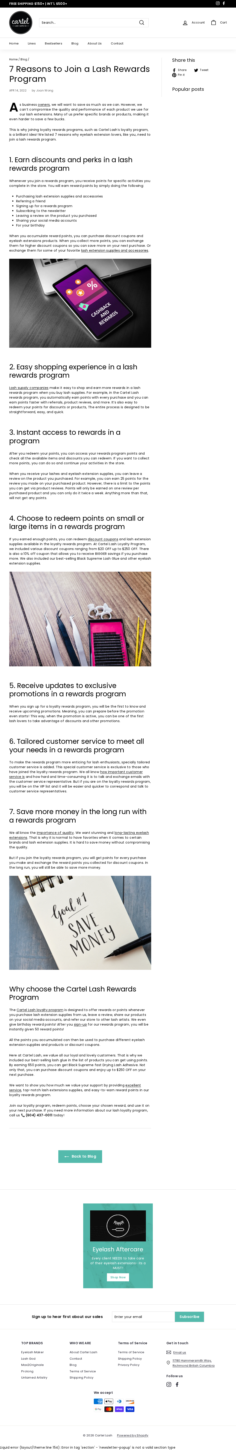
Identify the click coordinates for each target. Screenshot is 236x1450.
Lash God (28, 1358)
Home (14, 43)
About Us (95, 43)
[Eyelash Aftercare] (118, 1226)
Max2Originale (32, 1365)
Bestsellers (53, 43)
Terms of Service (83, 1371)
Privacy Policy (128, 1365)
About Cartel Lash (83, 1352)
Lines (32, 43)
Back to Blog (83, 1156)
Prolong (27, 1371)
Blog (74, 43)
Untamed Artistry (34, 1377)
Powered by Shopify (132, 1435)
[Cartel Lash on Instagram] (168, 1384)
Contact (117, 43)
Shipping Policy (81, 1377)
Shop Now (118, 1277)
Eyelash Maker (32, 1352)
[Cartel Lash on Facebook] (177, 1384)
